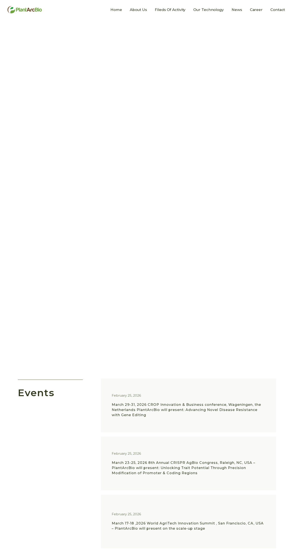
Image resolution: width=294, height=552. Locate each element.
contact (277, 10)
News (237, 10)
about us (138, 10)
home (116, 10)
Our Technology (208, 10)
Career (256, 10)
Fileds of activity (170, 10)
